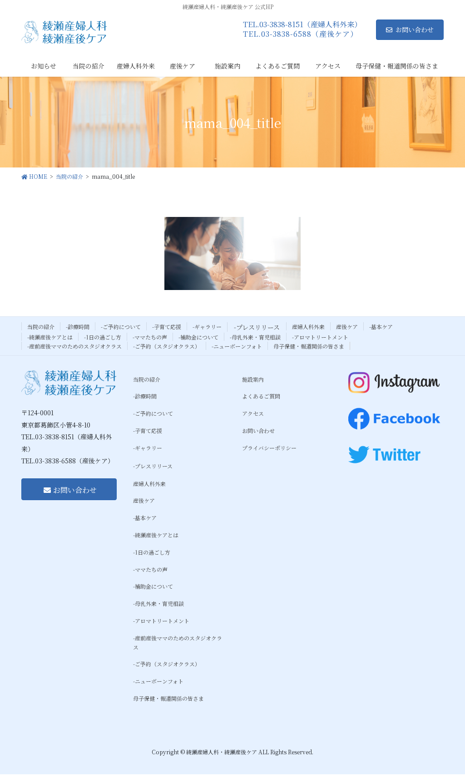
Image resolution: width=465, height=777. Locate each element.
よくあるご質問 (261, 396)
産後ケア (347, 326)
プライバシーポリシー (269, 448)
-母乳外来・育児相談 (255, 337)
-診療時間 (77, 326)
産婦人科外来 (308, 326)
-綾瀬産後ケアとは (50, 337)
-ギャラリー (207, 326)
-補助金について (198, 337)
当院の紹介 (40, 326)
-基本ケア (381, 326)
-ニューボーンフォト (237, 346)
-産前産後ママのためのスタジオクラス (74, 346)
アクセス (253, 413)
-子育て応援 (166, 326)
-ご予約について (121, 326)
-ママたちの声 (150, 337)
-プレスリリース (257, 327)
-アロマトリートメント (320, 337)
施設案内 (253, 379)
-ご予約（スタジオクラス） (166, 346)
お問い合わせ (415, 29)
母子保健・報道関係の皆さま (308, 346)
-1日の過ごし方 (102, 337)
